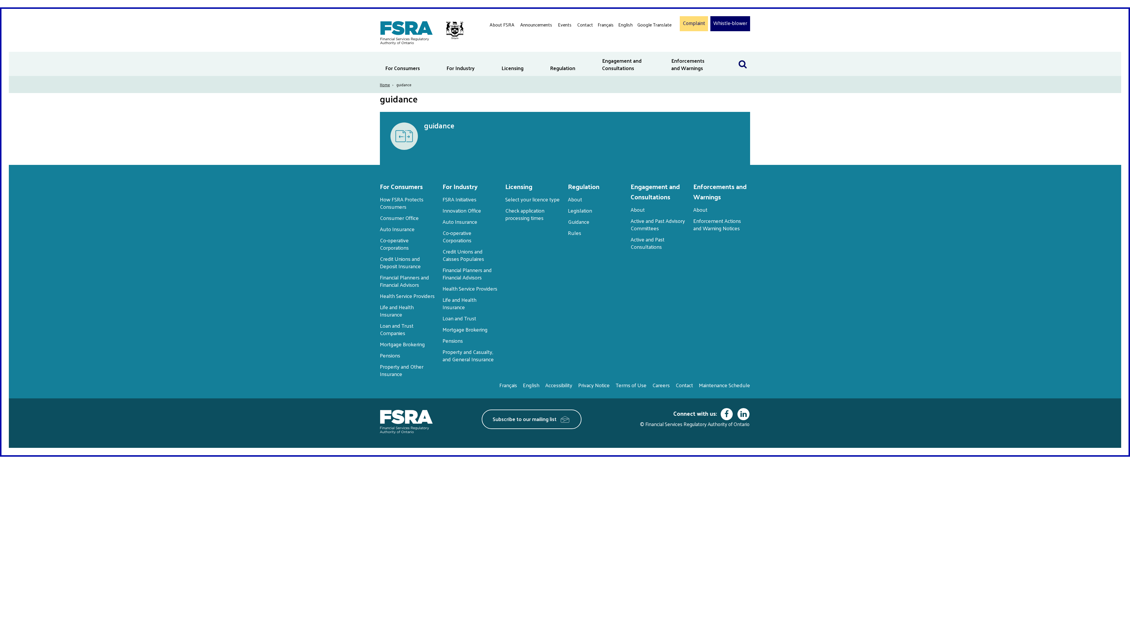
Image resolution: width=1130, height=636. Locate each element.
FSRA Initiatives (459, 199)
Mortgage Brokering (402, 344)
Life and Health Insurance (397, 310)
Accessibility (558, 385)
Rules (574, 232)
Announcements (536, 24)
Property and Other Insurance (401, 370)
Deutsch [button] (647, 38)
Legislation (580, 210)
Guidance (578, 221)
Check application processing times (524, 214)
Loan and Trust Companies (396, 329)
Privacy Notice (594, 385)
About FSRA (502, 24)
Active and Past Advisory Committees (658, 224)
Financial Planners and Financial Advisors (404, 281)
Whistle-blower (730, 23)
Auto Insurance (397, 229)
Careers (661, 385)
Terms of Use (631, 385)
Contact (585, 24)
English (625, 24)
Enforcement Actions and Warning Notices (717, 224)
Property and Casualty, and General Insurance (468, 355)
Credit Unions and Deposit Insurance (400, 262)
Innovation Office (462, 210)
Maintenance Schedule (724, 385)
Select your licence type (532, 199)
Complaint (694, 23)
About (575, 199)
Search (743, 55)
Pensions (390, 355)
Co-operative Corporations (394, 243)
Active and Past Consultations (647, 243)
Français (606, 24)
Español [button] (647, 47)
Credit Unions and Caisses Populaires (463, 255)
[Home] (419, 31)
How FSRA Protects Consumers (401, 203)
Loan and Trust (459, 318)
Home (385, 84)
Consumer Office (399, 217)
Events (564, 24)
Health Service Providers (407, 295)
